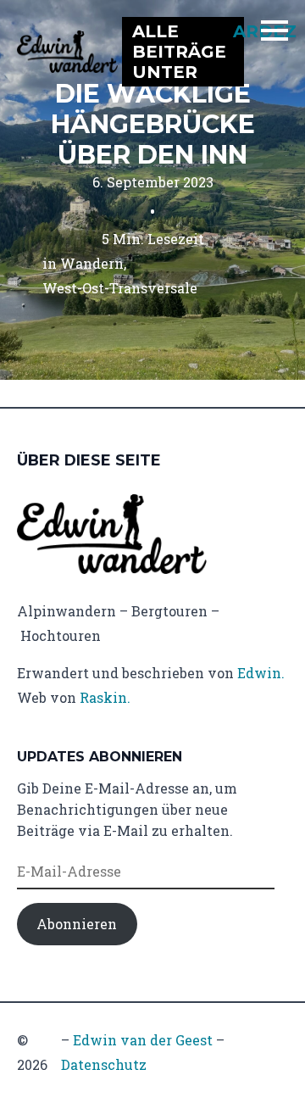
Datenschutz (104, 1064)
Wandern (92, 263)
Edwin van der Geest (143, 1040)
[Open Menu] (274, 30)
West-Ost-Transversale (119, 288)
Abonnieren (76, 924)
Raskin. (105, 697)
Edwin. (261, 673)
